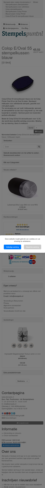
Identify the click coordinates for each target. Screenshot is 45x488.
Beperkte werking (32, 247)
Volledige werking (12, 247)
